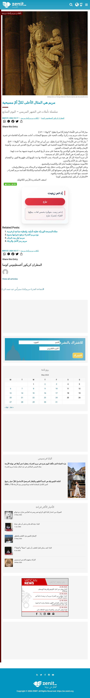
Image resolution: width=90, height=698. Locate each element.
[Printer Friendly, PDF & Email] (10, 184)
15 (33, 393)
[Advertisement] (45, 316)
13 (10, 393)
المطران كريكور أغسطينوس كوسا (52, 118)
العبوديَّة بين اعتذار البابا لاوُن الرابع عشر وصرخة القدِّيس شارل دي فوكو (38, 512)
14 (22, 393)
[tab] (33, 581)
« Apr (7, 407)
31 (56, 402)
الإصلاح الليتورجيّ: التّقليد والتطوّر (25, 536)
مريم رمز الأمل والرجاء (17, 241)
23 (45, 398)
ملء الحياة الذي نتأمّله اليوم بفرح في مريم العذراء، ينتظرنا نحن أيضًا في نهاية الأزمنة (35, 464)
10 (56, 389)
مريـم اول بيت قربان (16, 238)
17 (56, 393)
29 (33, 402)
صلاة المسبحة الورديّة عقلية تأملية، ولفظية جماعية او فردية (32, 231)
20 (10, 398)
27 (10, 402)
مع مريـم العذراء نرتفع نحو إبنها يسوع (23, 234)
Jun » (12, 407)
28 (22, 402)
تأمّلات (19, 13)
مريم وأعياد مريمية (8, 13)
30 (45, 402)
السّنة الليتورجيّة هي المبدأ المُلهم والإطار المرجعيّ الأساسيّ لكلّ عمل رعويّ (33, 481)
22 (33, 398)
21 (22, 398)
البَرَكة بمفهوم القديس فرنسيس (25, 560)
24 (56, 398)
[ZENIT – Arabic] (25, 5)
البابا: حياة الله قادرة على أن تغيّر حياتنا (27, 524)
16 (45, 393)
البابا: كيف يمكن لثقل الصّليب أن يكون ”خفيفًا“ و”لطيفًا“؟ (33, 548)
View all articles (10, 279)
